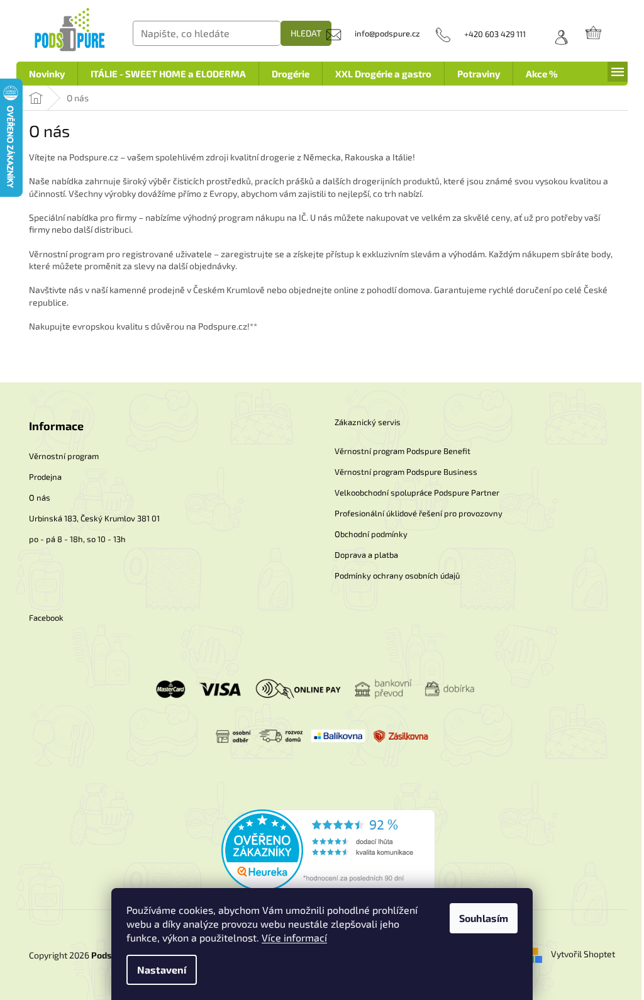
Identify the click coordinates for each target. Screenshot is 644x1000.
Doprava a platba (366, 555)
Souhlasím (483, 918)
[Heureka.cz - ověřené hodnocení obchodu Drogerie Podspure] (328, 849)
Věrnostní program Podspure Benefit (402, 451)
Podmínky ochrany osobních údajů (397, 575)
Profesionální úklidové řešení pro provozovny (418, 513)
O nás (39, 497)
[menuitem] (46, 74)
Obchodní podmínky (371, 534)
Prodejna (45, 477)
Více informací (294, 937)
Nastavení (161, 969)
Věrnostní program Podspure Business (406, 472)
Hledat (306, 33)
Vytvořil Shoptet (583, 953)
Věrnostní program (64, 456)
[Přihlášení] (556, 34)
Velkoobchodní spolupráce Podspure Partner (417, 492)
